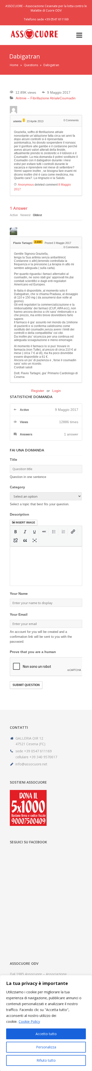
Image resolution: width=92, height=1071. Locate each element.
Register (37, 391)
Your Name (19, 593)
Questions (31, 65)
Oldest (37, 215)
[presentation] (15, 532)
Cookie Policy (29, 1021)
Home (14, 65)
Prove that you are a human (33, 652)
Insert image (25, 522)
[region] (46, 1023)
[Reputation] (24, 120)
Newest (25, 215)
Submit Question (26, 685)
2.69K (38, 241)
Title (13, 459)
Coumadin (68, 98)
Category (17, 487)
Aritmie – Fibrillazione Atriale (38, 98)
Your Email (18, 614)
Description (19, 514)
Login (56, 391)
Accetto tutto (46, 1033)
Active (14, 215)
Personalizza (46, 1047)
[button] (15, 531)
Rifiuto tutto (46, 1060)
